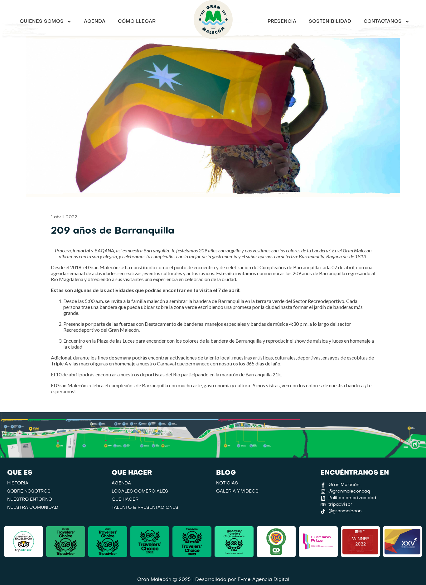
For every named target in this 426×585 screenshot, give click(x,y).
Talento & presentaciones (145, 508)
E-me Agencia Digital (263, 580)
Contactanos (383, 21)
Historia (17, 483)
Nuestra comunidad (32, 508)
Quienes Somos (42, 21)
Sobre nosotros (29, 491)
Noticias (227, 483)
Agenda (94, 21)
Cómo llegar (137, 21)
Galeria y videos (237, 491)
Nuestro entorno (29, 500)
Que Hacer (125, 500)
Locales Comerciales (140, 491)
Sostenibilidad (330, 21)
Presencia (282, 21)
